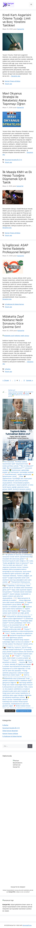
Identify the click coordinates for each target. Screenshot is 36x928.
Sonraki (29, 380)
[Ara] (30, 746)
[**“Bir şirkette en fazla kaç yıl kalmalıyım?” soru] (18, 569)
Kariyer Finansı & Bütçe (12, 81)
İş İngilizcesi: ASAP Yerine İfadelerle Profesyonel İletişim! (16, 248)
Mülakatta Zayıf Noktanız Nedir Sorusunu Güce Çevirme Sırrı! (13, 322)
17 (24, 380)
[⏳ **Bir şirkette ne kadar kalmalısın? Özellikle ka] (18, 538)
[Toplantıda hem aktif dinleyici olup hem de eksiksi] (18, 445)
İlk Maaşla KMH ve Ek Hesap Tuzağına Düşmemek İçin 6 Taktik (17, 177)
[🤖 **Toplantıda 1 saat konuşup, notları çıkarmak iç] (18, 600)
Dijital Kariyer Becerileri (10, 731)
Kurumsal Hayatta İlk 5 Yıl (13, 160)
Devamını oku (15, 76)
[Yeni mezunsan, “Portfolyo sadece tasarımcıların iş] (18, 476)
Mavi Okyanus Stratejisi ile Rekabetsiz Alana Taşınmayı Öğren (14, 99)
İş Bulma (7, 369)
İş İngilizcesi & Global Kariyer (14, 304)
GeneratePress (27, 925)
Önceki (6, 380)
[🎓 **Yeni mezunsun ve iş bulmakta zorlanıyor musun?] (18, 507)
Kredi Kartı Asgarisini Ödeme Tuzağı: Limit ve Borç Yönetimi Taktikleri (17, 20)
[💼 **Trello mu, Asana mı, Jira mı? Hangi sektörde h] (18, 661)
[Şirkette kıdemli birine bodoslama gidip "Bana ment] (18, 414)
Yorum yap (8, 84)
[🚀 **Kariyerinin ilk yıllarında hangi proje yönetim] (18, 631)
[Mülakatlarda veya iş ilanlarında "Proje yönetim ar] (18, 692)
